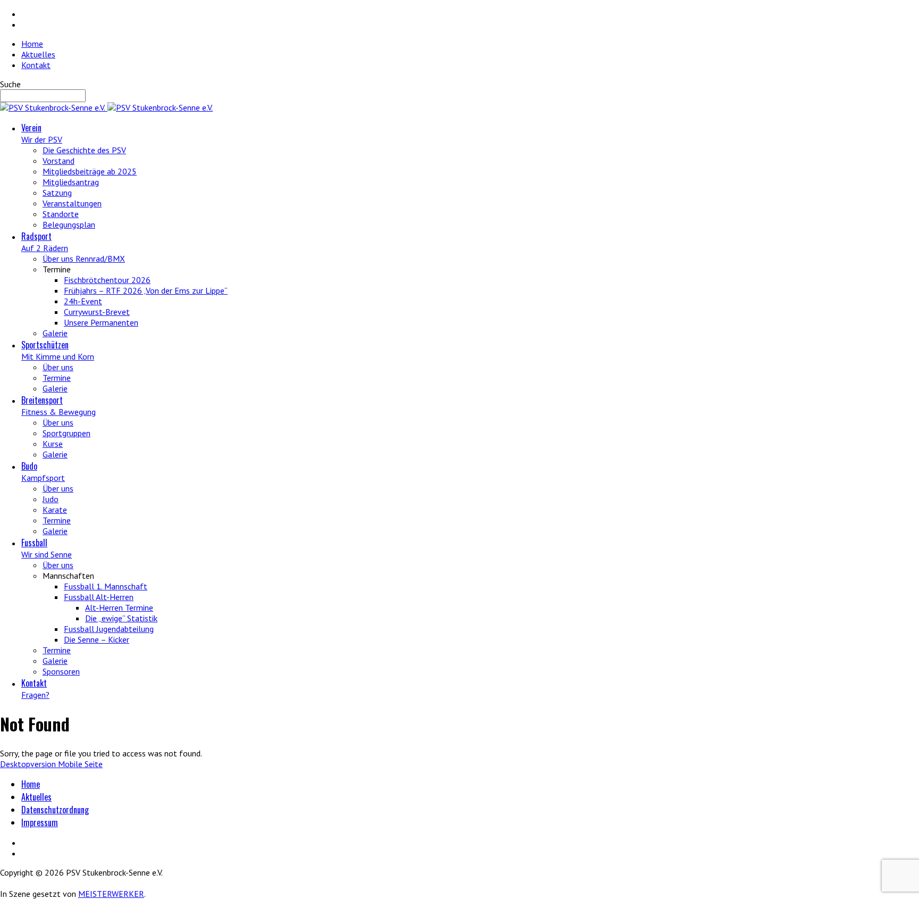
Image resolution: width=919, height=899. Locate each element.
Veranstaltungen (72, 203)
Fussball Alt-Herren (98, 597)
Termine (57, 377)
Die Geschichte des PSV (84, 150)
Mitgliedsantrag (71, 182)
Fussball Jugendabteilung (109, 628)
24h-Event (83, 301)
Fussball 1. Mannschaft (105, 586)
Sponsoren (61, 671)
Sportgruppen (66, 433)
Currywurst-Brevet (97, 311)
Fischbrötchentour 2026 (107, 279)
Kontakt (36, 65)
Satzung (57, 192)
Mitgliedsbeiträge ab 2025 (90, 171)
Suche (10, 84)
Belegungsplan (69, 224)
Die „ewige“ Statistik (121, 618)
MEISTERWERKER (111, 893)
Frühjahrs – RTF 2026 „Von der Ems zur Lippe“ (146, 290)
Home (32, 43)
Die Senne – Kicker (96, 639)
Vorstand (58, 160)
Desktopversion (29, 764)
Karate (55, 509)
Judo (51, 499)
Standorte (61, 214)
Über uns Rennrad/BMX (84, 258)
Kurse (53, 443)
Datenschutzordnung (55, 809)
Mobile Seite (80, 764)
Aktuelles (38, 54)
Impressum (39, 822)
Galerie (55, 333)
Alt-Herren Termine (119, 607)
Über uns (58, 367)
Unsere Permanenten (101, 322)
